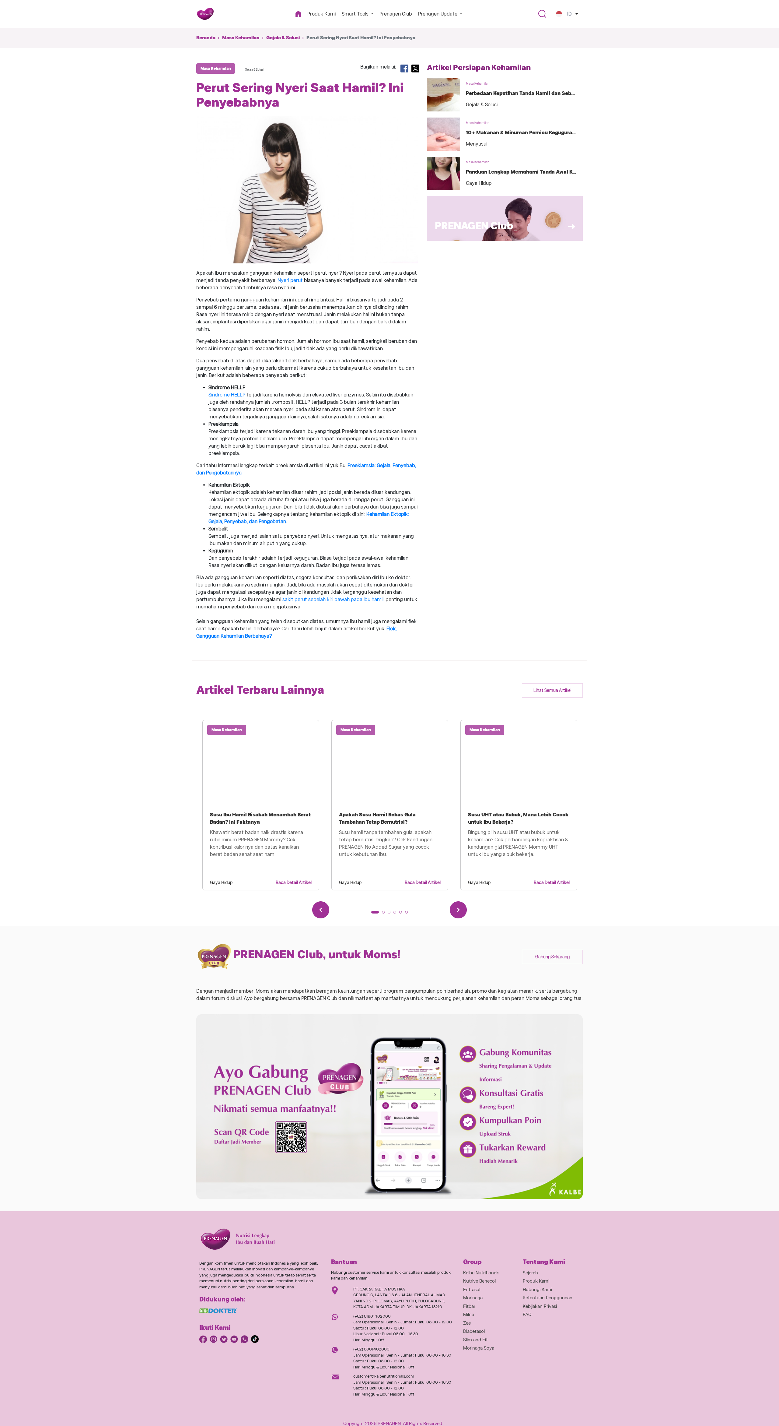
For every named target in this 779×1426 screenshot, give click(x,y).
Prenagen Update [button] (438, 14)
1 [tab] (375, 914)
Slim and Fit (475, 1340)
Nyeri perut (290, 280)
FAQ (527, 1314)
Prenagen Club (395, 14)
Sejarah (530, 1273)
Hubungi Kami (537, 1289)
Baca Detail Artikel (294, 882)
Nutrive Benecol (479, 1281)
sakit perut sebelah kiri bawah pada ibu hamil (332, 599)
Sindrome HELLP (226, 395)
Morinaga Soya (478, 1348)
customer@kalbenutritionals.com (383, 1376)
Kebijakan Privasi (540, 1306)
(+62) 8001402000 (371, 1349)
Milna (468, 1314)
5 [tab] (403, 914)
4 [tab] (397, 914)
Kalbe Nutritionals (481, 1273)
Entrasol (471, 1289)
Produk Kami (321, 14)
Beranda (205, 37)
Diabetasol (474, 1331)
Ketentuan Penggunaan (547, 1298)
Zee (467, 1323)
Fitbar (469, 1306)
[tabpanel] (260, 805)
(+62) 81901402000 (372, 1316)
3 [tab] (391, 914)
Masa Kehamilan (241, 37)
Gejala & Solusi (283, 37)
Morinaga (473, 1298)
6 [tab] (408, 914)
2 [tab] (385, 914)
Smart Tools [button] (356, 14)
